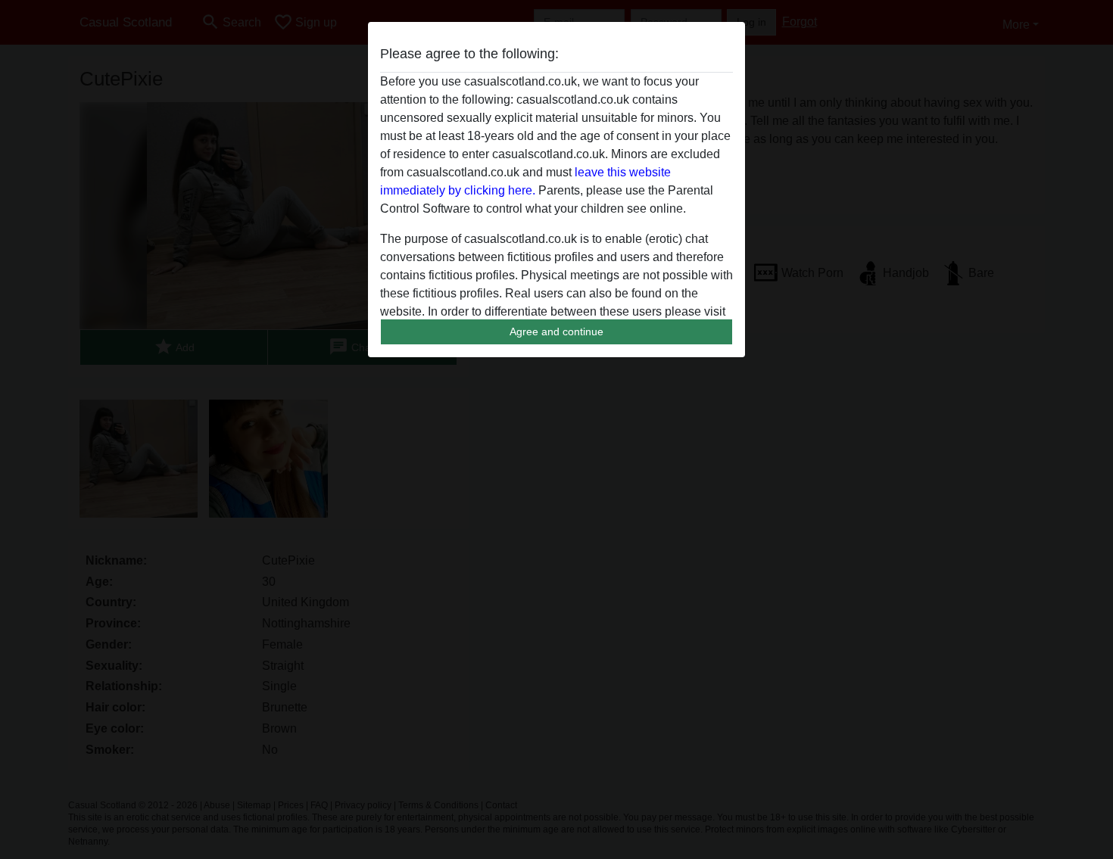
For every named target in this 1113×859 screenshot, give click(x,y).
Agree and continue (556, 331)
